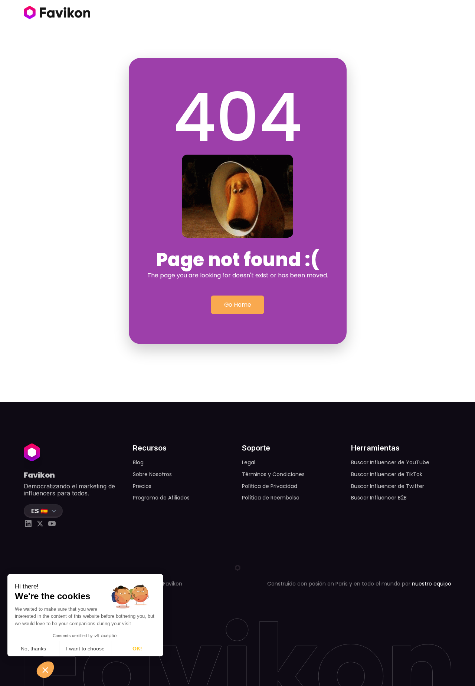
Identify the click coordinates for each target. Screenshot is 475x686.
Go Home (237, 304)
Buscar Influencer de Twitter (387, 486)
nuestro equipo (431, 583)
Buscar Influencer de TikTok (386, 474)
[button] (43, 511)
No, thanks (33, 649)
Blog (138, 462)
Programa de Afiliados (161, 497)
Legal (248, 462)
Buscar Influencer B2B (379, 497)
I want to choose (85, 649)
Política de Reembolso (270, 497)
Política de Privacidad (269, 486)
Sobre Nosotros (152, 474)
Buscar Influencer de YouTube (390, 462)
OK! (137, 649)
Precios (142, 486)
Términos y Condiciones (273, 474)
